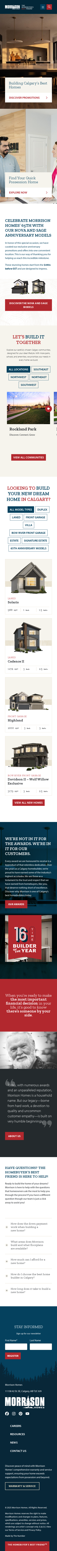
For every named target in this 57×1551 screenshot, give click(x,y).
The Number (19, 1535)
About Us (14, 1136)
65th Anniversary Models (28, 548)
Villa (28, 525)
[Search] (49, 7)
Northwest (18, 377)
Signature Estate (35, 540)
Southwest (28, 385)
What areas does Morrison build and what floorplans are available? (27, 1245)
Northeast (39, 377)
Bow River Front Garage (28, 533)
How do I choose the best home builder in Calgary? (30, 1275)
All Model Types (21, 509)
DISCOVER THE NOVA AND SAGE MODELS (28, 305)
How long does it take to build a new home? (31, 1290)
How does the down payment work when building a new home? (29, 1227)
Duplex (42, 509)
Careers (15, 1426)
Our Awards (16, 904)
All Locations (18, 369)
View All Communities (28, 457)
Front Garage (35, 517)
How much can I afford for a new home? (28, 1261)
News (14, 1442)
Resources (17, 1434)
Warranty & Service (22, 1486)
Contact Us (18, 1451)
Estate (14, 540)
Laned (16, 517)
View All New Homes (29, 802)
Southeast (41, 369)
